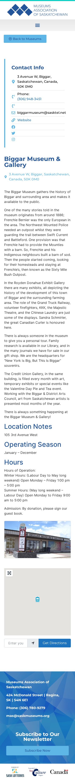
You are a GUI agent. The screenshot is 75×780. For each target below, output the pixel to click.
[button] (37, 25)
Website (24, 120)
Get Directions (55, 643)
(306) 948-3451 (29, 99)
